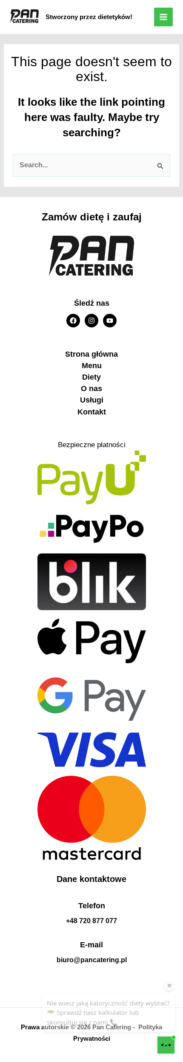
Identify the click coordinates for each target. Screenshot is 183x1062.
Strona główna (91, 354)
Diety (91, 377)
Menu (92, 365)
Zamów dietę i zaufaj (92, 217)
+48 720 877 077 (91, 920)
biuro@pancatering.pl (92, 959)
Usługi (91, 400)
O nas (91, 388)
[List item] (73, 320)
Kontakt (91, 412)
